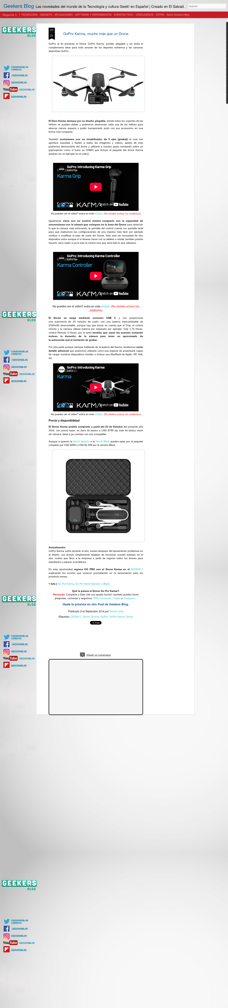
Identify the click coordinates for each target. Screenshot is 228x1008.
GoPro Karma (117, 616)
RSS (95, 598)
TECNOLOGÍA (29, 14)
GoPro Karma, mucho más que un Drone (95, 33)
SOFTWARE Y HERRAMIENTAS (93, 14)
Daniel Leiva (116, 611)
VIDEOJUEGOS (144, 14)
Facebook (106, 598)
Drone (86, 616)
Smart (129, 616)
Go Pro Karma (66, 583)
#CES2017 (137, 569)
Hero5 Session (81, 441)
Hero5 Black (103, 441)
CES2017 (76, 616)
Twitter (117, 598)
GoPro (104, 616)
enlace (98, 213)
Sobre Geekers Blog (178, 14)
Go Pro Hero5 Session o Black (92, 583)
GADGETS (46, 14)
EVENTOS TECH (123, 14)
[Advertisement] (162, 83)
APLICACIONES (64, 14)
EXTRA (160, 14)
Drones (95, 616)
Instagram (129, 598)
